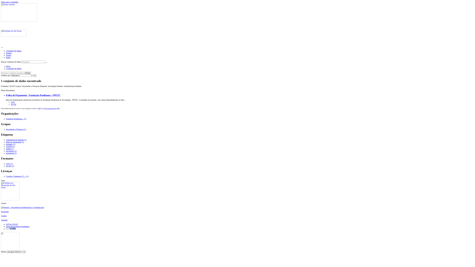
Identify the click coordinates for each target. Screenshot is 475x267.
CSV (13, 102)
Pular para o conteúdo (9, 2)
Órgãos (9, 53)
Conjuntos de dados (13, 51)
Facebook (5, 212)
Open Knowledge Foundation (17, 226)
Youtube (4, 220)
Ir (34, 76)
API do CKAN (12, 224)
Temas (8, 55)
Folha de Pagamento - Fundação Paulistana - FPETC (33, 95)
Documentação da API (51, 108)
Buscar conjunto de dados (11, 62)
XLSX (13, 104)
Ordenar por (6, 75)
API (39, 108)
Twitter (4, 216)
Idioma (3, 252)
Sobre (8, 57)
